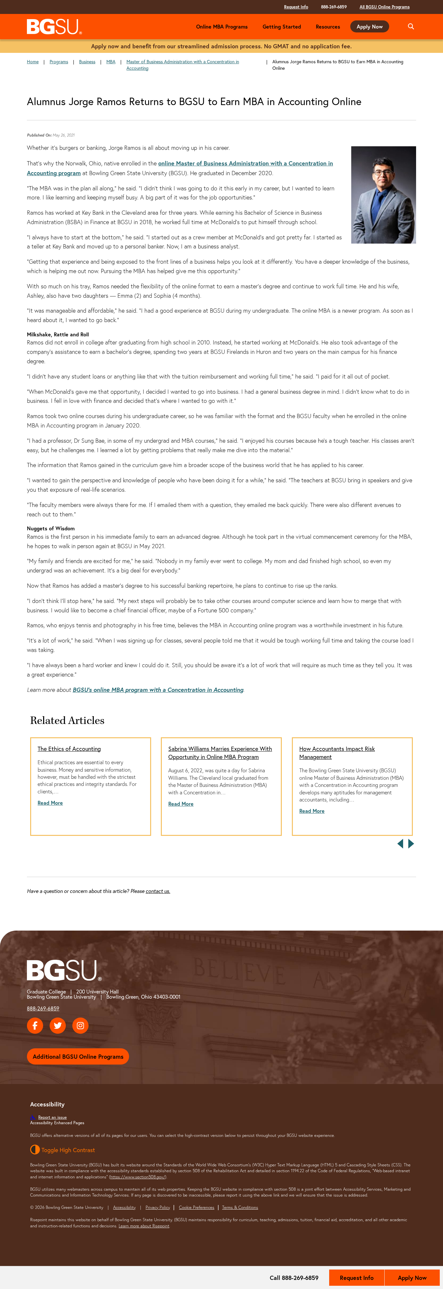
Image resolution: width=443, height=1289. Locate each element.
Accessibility (124, 1207)
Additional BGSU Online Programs (78, 1056)
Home (33, 61)
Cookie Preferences (196, 1207)
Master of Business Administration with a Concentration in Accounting (182, 64)
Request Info (296, 7)
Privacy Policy (158, 1207)
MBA (110, 61)
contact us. (158, 890)
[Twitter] (58, 1026)
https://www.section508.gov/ (137, 1176)
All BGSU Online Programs (385, 7)
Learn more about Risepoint (144, 1225)
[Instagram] (80, 1026)
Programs (59, 61)
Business (87, 61)
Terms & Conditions (240, 1207)
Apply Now (370, 26)
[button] (410, 26)
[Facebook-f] (35, 1026)
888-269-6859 (43, 1008)
